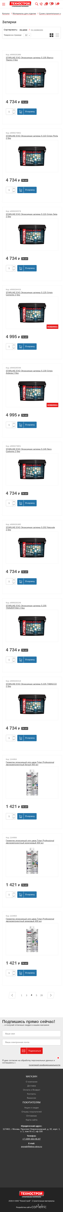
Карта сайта (31, 1120)
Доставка (31, 1086)
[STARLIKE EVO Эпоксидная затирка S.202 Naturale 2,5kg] (32, 548)
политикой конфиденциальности (44, 1065)
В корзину (30, 111)
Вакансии (31, 1098)
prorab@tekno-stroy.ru (31, 1146)
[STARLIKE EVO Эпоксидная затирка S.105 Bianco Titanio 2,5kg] (32, 78)
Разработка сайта (24, 1207)
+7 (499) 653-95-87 (31, 1139)
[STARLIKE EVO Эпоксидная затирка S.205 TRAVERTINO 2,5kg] (32, 626)
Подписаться (34, 1051)
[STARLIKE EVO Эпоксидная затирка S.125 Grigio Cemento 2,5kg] (32, 313)
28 (41, 995)
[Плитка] (51, 35)
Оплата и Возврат (31, 1090)
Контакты (31, 1094)
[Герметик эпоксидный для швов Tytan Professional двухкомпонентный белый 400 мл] (32, 782)
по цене (23, 30)
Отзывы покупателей (32, 1112)
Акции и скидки (31, 1107)
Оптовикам (31, 1116)
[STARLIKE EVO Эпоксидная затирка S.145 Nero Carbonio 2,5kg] (32, 469)
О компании (31, 1081)
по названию (37, 30)
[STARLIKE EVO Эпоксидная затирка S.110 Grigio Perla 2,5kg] (32, 156)
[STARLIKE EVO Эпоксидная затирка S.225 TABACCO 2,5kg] (32, 704)
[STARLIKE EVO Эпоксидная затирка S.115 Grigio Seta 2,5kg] (32, 234)
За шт (24, 102)
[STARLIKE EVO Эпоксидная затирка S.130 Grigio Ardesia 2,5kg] (32, 391)
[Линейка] (57, 35)
